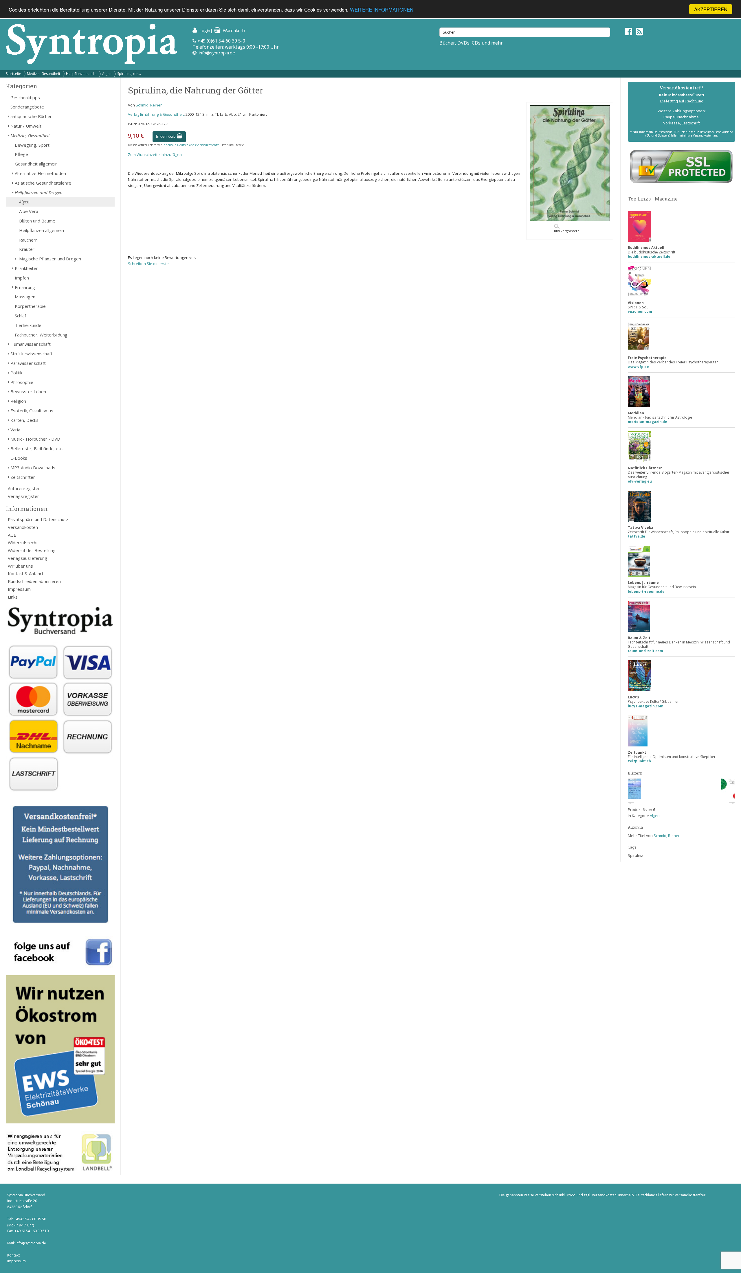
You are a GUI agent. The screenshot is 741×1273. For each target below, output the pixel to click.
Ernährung (25, 287)
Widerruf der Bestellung (32, 550)
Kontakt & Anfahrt (25, 573)
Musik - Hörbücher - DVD (35, 439)
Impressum (19, 589)
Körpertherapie (30, 306)
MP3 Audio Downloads (32, 467)
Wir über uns (20, 566)
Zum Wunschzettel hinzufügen (155, 154)
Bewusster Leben (28, 391)
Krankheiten (26, 268)
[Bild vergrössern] (570, 219)
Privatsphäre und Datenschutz (38, 519)
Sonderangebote (27, 107)
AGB (12, 535)
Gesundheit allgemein (36, 164)
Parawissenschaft (28, 363)
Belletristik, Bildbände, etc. (36, 448)
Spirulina (635, 855)
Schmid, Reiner (149, 105)
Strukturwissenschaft (31, 353)
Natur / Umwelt (25, 126)
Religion (18, 401)
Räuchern (28, 240)
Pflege (21, 154)
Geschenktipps (25, 97)
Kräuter (26, 249)
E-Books (18, 458)
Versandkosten (23, 527)
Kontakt (13, 1255)
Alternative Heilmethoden (40, 173)
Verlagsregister (23, 496)
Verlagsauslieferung (27, 558)
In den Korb (166, 136)
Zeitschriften (23, 477)
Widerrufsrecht (23, 542)
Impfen (22, 278)
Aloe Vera (28, 211)
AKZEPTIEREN (710, 9)
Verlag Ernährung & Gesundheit (156, 114)
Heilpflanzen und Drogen (39, 192)
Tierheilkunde (28, 325)
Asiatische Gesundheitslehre (43, 183)
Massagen (25, 296)
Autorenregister (24, 488)
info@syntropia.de (217, 53)
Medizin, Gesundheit (43, 73)
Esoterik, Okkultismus (31, 410)
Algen (106, 73)
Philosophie (21, 382)
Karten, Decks (24, 420)
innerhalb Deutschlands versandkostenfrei (191, 145)
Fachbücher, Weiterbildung (41, 335)
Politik (16, 373)
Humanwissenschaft (30, 344)
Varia (15, 430)
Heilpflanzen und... (81, 73)
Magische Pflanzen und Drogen (50, 259)
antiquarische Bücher (31, 116)
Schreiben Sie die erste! (149, 263)
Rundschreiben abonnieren (34, 581)
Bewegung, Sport (32, 145)
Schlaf (20, 316)
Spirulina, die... (129, 73)
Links (13, 597)
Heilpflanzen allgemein (41, 230)
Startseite (13, 73)
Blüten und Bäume (37, 221)
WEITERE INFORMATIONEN (381, 9)
